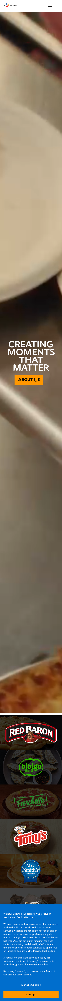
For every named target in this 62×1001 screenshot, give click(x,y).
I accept (31, 994)
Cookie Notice (25, 917)
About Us (29, 380)
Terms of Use (34, 913)
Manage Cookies (31, 984)
